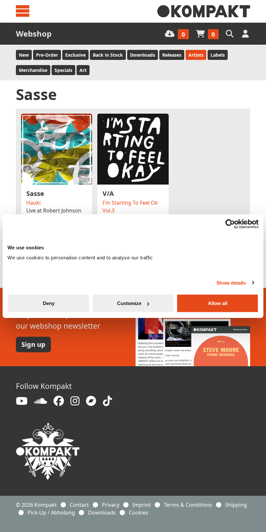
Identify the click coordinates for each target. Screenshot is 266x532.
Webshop (34, 33)
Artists (195, 55)
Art (83, 70)
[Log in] (246, 33)
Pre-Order (47, 55)
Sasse (35, 193)
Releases (171, 55)
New (24, 55)
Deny (48, 303)
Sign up (33, 344)
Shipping (236, 504)
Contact (79, 504)
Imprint (141, 504)
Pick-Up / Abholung (51, 512)
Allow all (217, 303)
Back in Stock (108, 55)
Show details (231, 282)
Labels (218, 55)
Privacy (110, 504)
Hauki (33, 202)
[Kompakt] (203, 11)
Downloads (142, 55)
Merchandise (33, 70)
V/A (108, 193)
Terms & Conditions (188, 504)
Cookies (138, 512)
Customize (129, 303)
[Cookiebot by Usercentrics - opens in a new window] (230, 224)
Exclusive (75, 55)
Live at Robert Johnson (53, 210)
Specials (63, 70)
